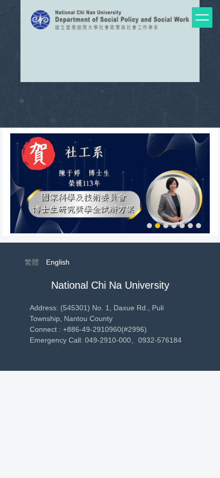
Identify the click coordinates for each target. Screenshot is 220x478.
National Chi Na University (110, 285)
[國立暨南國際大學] (110, 22)
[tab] (149, 226)
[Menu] (202, 17)
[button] (23, 184)
